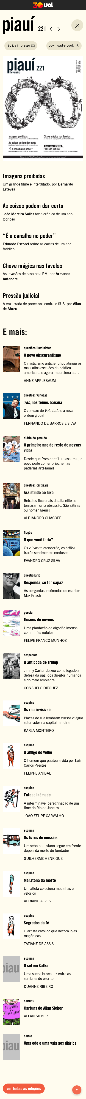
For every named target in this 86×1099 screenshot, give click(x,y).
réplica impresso (18, 45)
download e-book (62, 45)
